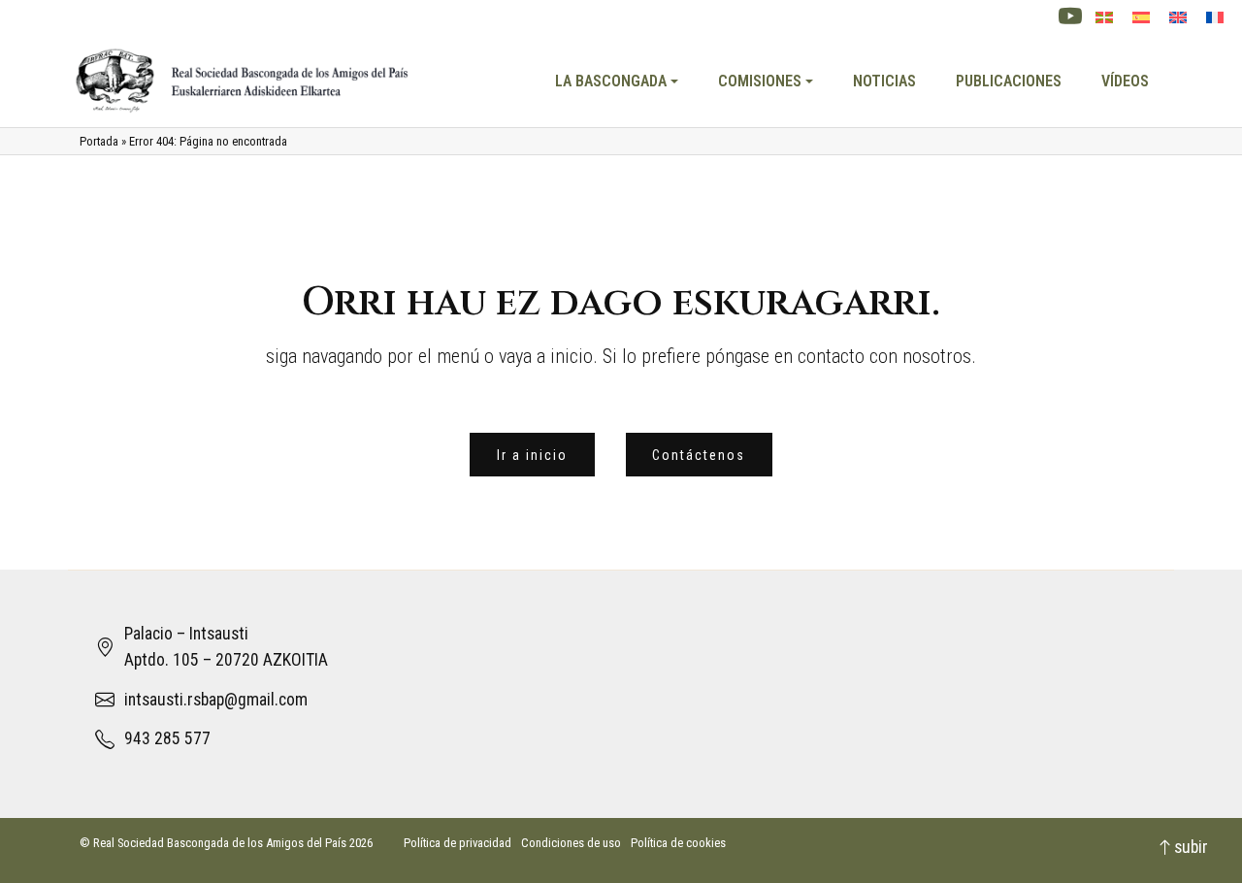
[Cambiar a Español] (1141, 18)
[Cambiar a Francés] (1214, 18)
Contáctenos (698, 455)
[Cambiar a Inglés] (1178, 18)
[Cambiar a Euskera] (1104, 18)
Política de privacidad (457, 842)
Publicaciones (1009, 81)
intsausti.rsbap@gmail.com (216, 699)
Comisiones (759, 81)
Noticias (884, 81)
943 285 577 (167, 738)
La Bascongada (611, 81)
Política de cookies (678, 842)
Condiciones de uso (571, 842)
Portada (99, 141)
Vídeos (1125, 81)
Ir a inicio (532, 455)
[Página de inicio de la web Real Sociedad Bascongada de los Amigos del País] (243, 81)
